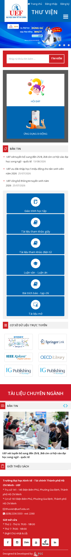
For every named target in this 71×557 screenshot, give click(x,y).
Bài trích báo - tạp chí (35, 293)
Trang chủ (36, 4)
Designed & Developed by (18, 553)
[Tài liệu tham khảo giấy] (35, 222)
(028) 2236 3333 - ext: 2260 (19, 513)
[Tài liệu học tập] (35, 201)
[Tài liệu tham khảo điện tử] (35, 242)
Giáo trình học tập (35, 211)
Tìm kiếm (56, 58)
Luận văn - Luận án (35, 272)
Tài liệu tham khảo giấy (35, 231)
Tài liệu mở (35, 314)
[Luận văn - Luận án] (35, 263)
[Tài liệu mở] (35, 304)
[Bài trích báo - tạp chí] (35, 284)
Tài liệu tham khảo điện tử (35, 252)
